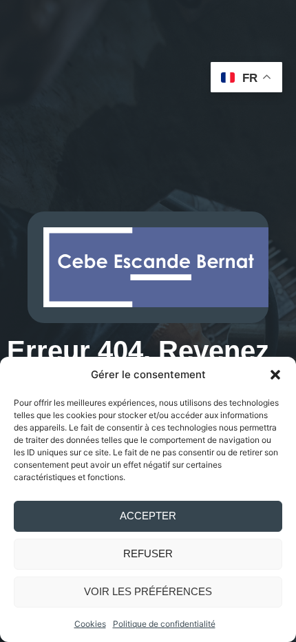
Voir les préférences (148, 591)
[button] (275, 375)
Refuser (148, 553)
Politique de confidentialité (164, 624)
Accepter (148, 515)
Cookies (90, 624)
